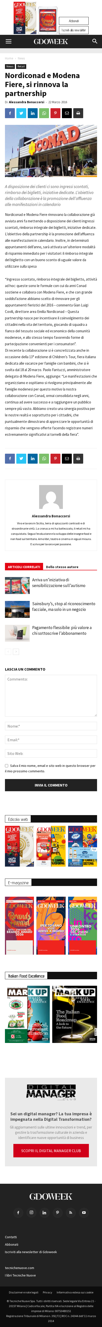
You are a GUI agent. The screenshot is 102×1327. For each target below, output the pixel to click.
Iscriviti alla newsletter (74, 30)
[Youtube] (84, 1213)
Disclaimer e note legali (23, 1292)
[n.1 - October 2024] (74, 1015)
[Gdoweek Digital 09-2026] (82, 923)
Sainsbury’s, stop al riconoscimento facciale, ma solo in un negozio (63, 606)
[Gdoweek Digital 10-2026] (50, 923)
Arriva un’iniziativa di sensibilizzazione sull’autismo (58, 582)
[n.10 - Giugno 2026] (82, 847)
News (21, 58)
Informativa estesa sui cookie (75, 1292)
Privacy (47, 1292)
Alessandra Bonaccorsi (26, 102)
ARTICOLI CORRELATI (24, 567)
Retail (21, 66)
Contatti (11, 1237)
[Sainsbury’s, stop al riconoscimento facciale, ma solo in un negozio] (17, 609)
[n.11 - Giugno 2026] (50, 847)
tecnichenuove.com (19, 1268)
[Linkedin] (45, 1213)
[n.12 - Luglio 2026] (25, 19)
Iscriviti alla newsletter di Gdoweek (31, 1252)
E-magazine (18, 882)
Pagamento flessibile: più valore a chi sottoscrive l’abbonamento (62, 630)
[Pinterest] (58, 1213)
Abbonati (74, 21)
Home (9, 58)
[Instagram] (31, 1213)
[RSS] (71, 1213)
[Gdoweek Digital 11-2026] (48, 27)
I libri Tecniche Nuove (20, 1275)
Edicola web (18, 819)
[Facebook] (18, 1213)
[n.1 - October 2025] (27, 1015)
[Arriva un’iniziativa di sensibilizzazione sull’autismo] (17, 585)
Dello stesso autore (62, 567)
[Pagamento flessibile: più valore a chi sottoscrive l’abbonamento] (17, 633)
